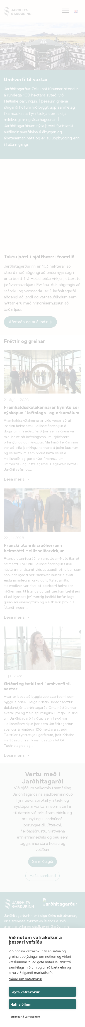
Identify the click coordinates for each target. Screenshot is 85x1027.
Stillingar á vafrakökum (25, 1016)
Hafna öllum (21, 1004)
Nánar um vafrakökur (25, 979)
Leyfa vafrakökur (25, 992)
